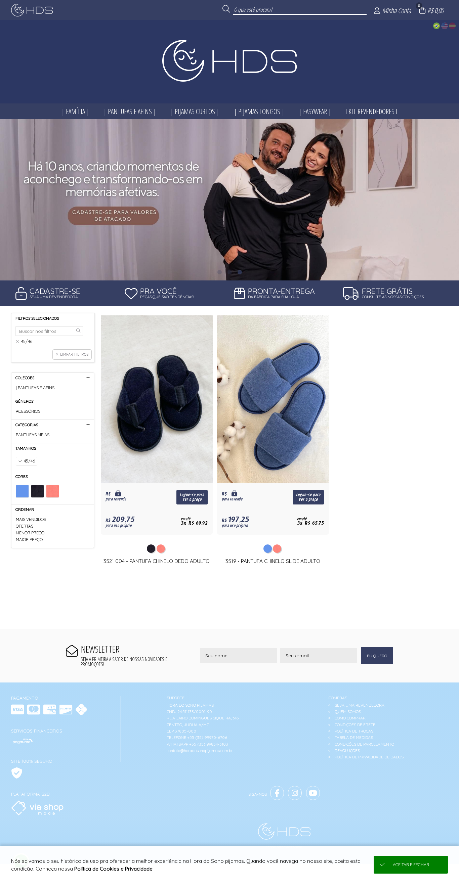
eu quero (377, 655)
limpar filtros (74, 354)
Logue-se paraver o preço (192, 497)
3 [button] (239, 272)
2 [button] (229, 272)
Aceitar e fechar (411, 864)
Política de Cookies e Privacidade (113, 869)
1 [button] (219, 272)
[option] (229, 199)
